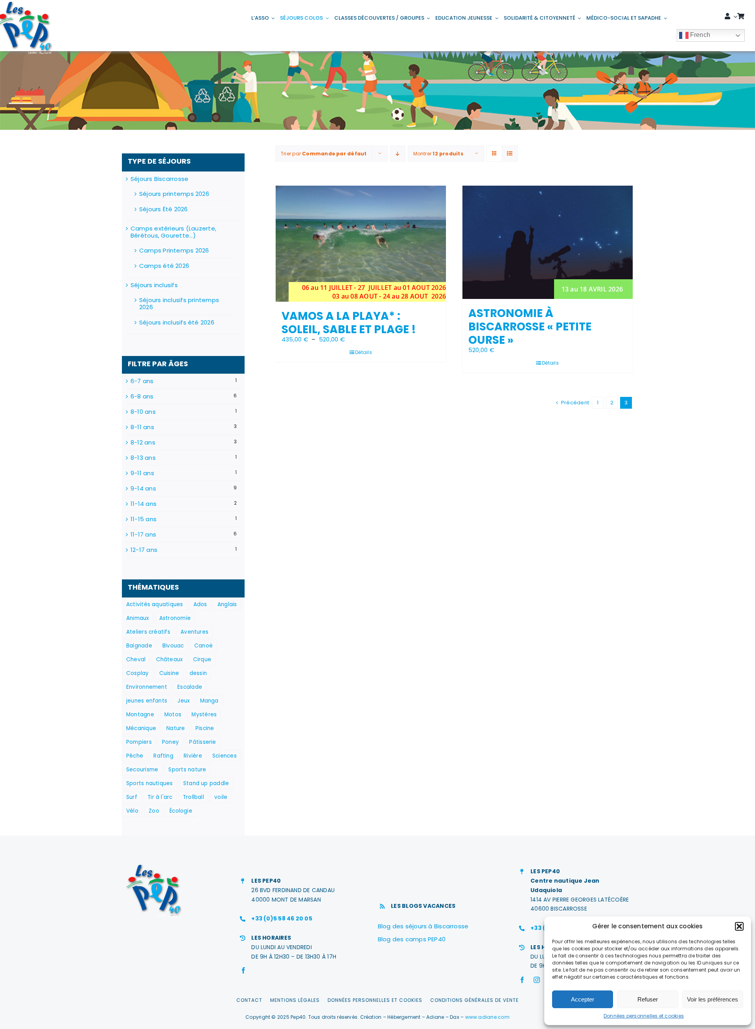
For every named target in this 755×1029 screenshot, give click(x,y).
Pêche (134, 756)
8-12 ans (143, 442)
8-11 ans (142, 427)
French (700, 34)
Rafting (163, 756)
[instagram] (537, 980)
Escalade (189, 687)
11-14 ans (144, 503)
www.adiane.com (487, 1017)
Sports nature (187, 769)
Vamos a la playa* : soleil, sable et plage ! (349, 322)
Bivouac (173, 645)
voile (220, 797)
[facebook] (243, 970)
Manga (209, 700)
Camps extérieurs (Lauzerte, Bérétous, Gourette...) (173, 232)
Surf (131, 797)
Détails (363, 352)
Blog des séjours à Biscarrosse (423, 926)
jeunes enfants (146, 700)
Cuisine (169, 673)
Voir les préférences (712, 999)
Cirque (202, 659)
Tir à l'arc (159, 797)
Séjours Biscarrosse (159, 179)
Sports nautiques (149, 783)
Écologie (180, 811)
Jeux (183, 700)
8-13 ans (143, 457)
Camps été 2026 (164, 266)
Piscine (204, 728)
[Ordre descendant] (397, 154)
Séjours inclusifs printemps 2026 (179, 303)
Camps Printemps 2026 (174, 250)
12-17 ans (144, 549)
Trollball (193, 797)
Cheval (135, 659)
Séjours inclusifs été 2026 (176, 322)
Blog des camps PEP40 (412, 939)
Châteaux (169, 659)
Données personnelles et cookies (644, 1015)
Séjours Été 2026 (163, 209)
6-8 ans (142, 396)
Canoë (203, 645)
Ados (200, 604)
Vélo (132, 811)
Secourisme (142, 769)
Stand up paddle (206, 783)
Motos (172, 714)
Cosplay (137, 673)
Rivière (193, 756)
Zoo (154, 811)
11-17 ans (143, 534)
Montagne (140, 714)
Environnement (146, 687)
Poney (170, 742)
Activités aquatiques (154, 604)
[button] (739, 926)
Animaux (137, 618)
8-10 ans (143, 411)
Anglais (227, 604)
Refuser (647, 999)
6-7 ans (142, 381)
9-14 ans (143, 488)
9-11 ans (142, 473)
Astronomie (175, 618)
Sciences (224, 756)
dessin (198, 673)
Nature (175, 728)
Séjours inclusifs (154, 285)
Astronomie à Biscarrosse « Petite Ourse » (529, 326)
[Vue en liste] (509, 153)
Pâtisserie (202, 742)
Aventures (194, 632)
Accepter (582, 999)
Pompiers (139, 742)
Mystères (204, 714)
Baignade (139, 645)
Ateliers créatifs (148, 632)
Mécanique (141, 728)
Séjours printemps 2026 (174, 194)
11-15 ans (144, 519)
